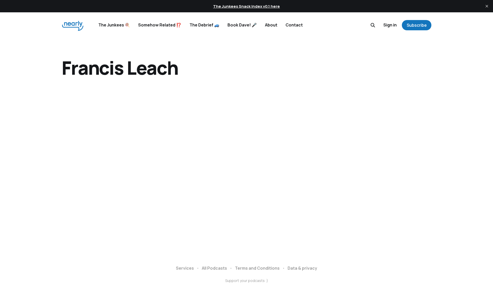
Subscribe (417, 25)
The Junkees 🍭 (114, 25)
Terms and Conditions (257, 268)
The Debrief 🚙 (204, 25)
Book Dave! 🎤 (242, 25)
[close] (487, 6)
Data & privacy (302, 268)
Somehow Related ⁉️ (159, 25)
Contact (294, 25)
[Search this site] (373, 25)
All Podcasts (214, 268)
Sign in (390, 25)
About (271, 25)
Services (185, 268)
